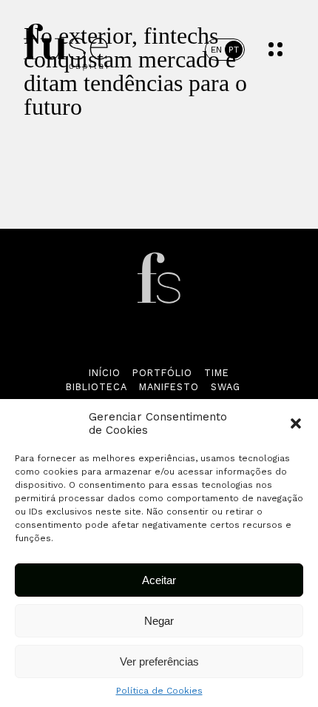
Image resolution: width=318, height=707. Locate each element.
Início (105, 372)
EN (216, 49)
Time (216, 372)
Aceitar (159, 580)
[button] (295, 423)
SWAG (225, 386)
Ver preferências (159, 661)
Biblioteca (96, 386)
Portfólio (162, 372)
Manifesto (169, 386)
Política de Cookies (159, 691)
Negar (159, 620)
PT (234, 49)
